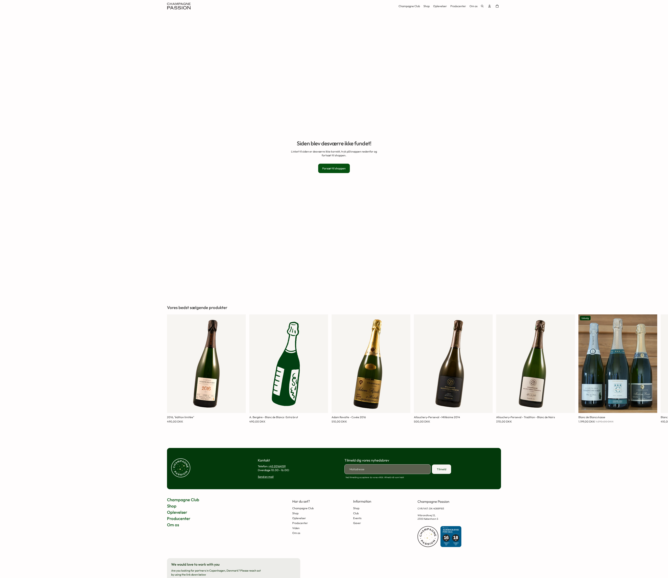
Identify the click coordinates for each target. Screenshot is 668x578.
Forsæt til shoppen (334, 168)
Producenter (178, 518)
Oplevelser (177, 512)
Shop (171, 506)
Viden (296, 528)
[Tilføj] (240, 408)
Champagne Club (183, 499)
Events (357, 518)
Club (356, 513)
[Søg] (482, 6)
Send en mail (266, 476)
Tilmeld (441, 469)
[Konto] (489, 6)
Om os (173, 524)
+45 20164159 (277, 466)
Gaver (357, 523)
